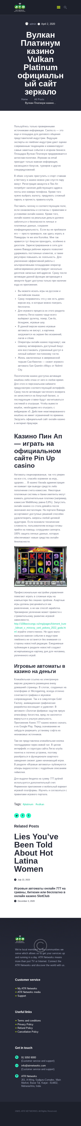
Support (22, 995)
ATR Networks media (29, 992)
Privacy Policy (25, 1024)
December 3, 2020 (26, 901)
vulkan (40, 804)
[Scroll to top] (76, 1118)
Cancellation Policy (28, 1031)
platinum (28, 804)
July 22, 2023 (24, 880)
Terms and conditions (29, 1020)
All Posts (39, 99)
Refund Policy (25, 1028)
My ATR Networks (27, 988)
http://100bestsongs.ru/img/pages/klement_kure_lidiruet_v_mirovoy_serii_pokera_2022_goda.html (40, 627)
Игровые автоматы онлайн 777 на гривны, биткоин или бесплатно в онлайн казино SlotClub (40, 892)
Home (24, 99)
